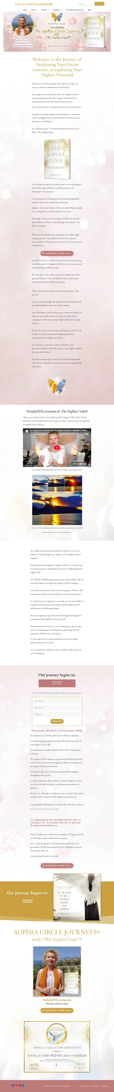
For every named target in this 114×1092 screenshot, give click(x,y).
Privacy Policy (85, 1086)
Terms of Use (95, 1086)
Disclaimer (104, 1086)
